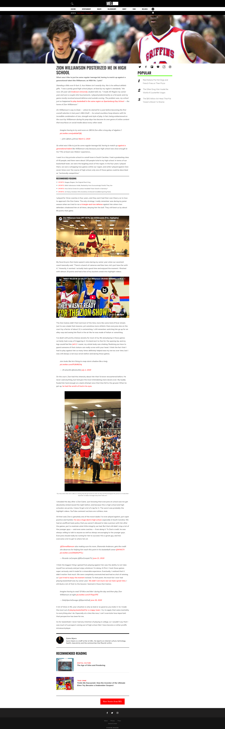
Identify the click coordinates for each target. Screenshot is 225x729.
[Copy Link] (164, 66)
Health (99, 9)
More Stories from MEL (112, 701)
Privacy (113, 720)
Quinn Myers (80, 13)
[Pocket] (158, 66)
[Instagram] (170, 66)
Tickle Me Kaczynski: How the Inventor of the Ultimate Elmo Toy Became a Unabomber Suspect (101, 684)
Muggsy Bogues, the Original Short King (74, 182)
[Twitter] (140, 66)
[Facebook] (146, 66)
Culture (73, 9)
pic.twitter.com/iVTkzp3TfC (87, 595)
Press (119, 720)
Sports (73, 13)
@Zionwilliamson (67, 546)
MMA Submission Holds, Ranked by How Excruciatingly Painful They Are (85, 185)
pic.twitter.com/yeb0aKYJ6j (70, 133)
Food (134, 9)
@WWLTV (120, 549)
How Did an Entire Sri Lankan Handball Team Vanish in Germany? (83, 188)
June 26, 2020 (96, 600)
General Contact (112, 723)
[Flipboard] (152, 66)
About (105, 720)
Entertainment (86, 9)
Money (124, 9)
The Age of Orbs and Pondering (91, 665)
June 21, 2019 (98, 558)
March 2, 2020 (84, 139)
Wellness (145, 9)
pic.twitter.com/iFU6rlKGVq (71, 364)
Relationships (112, 9)
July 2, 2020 (86, 370)
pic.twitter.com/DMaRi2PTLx (71, 553)
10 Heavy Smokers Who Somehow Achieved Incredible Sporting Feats (84, 192)
